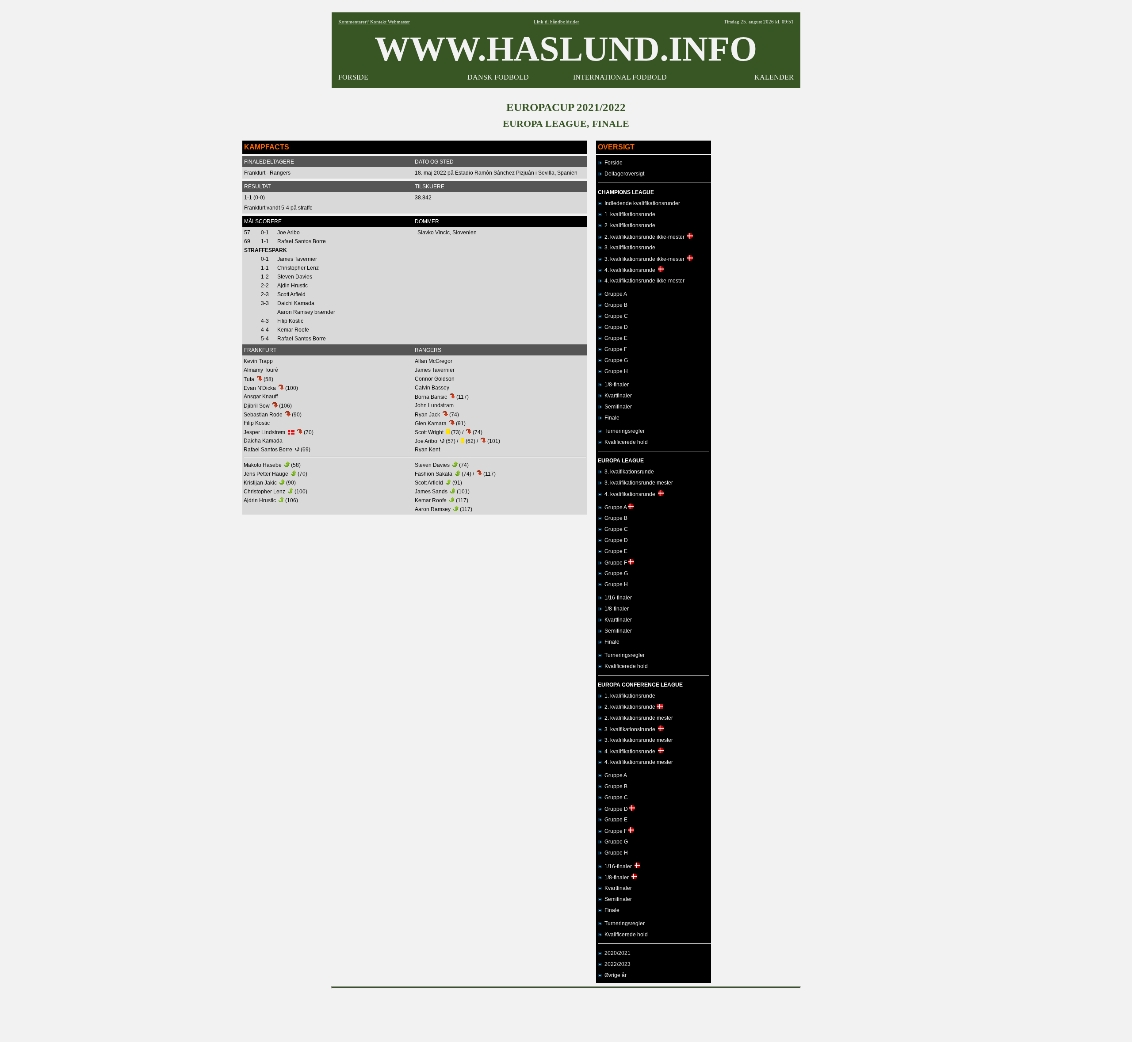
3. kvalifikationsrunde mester (637, 483)
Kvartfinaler (617, 396)
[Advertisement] (566, 1012)
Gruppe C (615, 316)
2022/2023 (616, 964)
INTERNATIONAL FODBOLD (620, 77)
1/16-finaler (617, 598)
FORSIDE (353, 77)
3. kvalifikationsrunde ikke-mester (644, 259)
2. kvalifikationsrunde (628, 225)
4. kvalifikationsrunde (630, 270)
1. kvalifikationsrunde (628, 214)
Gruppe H (615, 371)
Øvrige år (614, 975)
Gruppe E (614, 338)
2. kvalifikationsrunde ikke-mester (644, 237)
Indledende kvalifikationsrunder (641, 203)
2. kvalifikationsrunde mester (637, 718)
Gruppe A (614, 294)
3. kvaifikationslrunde (630, 729)
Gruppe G (615, 360)
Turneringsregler (623, 431)
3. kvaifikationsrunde (628, 472)
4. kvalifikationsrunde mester (637, 762)
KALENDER (774, 77)
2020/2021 (616, 953)
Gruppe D (615, 327)
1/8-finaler (615, 385)
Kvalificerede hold (625, 442)
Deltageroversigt (623, 174)
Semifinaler (617, 407)
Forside (612, 163)
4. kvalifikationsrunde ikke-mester (643, 281)
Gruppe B (614, 305)
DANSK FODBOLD (498, 77)
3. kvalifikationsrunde (628, 247)
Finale (611, 418)
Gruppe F (614, 349)
